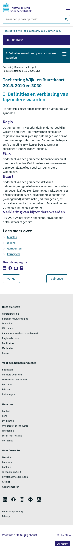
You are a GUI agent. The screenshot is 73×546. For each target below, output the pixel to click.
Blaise (5, 353)
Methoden (7, 348)
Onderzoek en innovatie (15, 426)
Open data (7, 324)
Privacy (6, 390)
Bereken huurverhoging (15, 319)
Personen (7, 385)
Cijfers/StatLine (10, 314)
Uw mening (62, 544)
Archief (6, 482)
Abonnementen (10, 487)
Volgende (59, 278)
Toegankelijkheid (11, 472)
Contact (6, 411)
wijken (11, 243)
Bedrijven (7, 370)
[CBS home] (17, 7)
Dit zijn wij (8, 421)
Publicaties (8, 343)
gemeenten (14, 248)
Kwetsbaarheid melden (15, 477)
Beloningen (8, 394)
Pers (4, 416)
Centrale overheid (12, 375)
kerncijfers (13, 254)
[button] (36, 55)
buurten (12, 237)
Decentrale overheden (14, 380)
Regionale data (10, 338)
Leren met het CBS (12, 436)
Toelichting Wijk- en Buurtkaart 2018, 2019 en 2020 (33, 31)
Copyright (7, 462)
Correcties (7, 441)
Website (6, 457)
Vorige (13, 278)
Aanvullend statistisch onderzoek (20, 333)
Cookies (6, 467)
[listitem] (4, 268)
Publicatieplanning (12, 512)
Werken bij (8, 431)
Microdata (7, 328)
